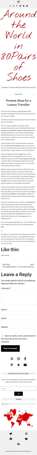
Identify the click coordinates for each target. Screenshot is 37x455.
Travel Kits (19, 214)
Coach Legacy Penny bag (27, 159)
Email (4, 318)
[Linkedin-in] (18, 444)
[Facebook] (10, 438)
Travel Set (4, 181)
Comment (6, 288)
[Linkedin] (20, 5)
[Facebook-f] (16, 5)
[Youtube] (23, 5)
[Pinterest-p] (12, 365)
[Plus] (18, 365)
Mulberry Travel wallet (18, 194)
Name (4, 309)
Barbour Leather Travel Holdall (21, 130)
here (29, 224)
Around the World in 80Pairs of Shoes (18, 46)
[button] (18, 1)
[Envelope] (27, 5)
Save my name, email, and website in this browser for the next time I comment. (18, 339)
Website (4, 327)
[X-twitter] (10, 5)
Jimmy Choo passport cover (16, 146)
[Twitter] (10, 433)
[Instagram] (13, 5)
